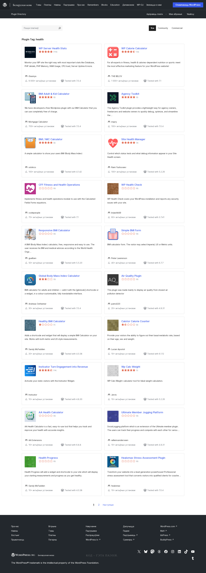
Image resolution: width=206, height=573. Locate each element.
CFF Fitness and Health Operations (59, 184)
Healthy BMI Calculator (52, 321)
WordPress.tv (93, 539)
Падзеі (126, 531)
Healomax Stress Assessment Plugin (143, 457)
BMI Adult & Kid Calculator (54, 93)
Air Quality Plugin (131, 275)
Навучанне (91, 526)
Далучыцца (128, 526)
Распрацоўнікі (92, 535)
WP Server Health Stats (53, 48)
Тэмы (51, 531)
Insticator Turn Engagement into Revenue (63, 366)
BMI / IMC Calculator (51, 139)
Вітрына (52, 526)
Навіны (14, 531)
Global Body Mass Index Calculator (59, 275)
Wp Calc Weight (130, 366)
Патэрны (52, 539)
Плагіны (52, 535)
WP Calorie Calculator (134, 48)
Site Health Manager (133, 139)
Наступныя (108, 505)
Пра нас (15, 526)
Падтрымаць (130, 535)
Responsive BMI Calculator (54, 230)
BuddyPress (167, 539)
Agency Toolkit (130, 93)
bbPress (165, 535)
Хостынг (15, 535)
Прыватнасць (17, 539)
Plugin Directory (18, 14)
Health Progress (48, 457)
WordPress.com (168, 526)
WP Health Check (131, 184)
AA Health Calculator (51, 412)
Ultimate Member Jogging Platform (142, 412)
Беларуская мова (46, 555)
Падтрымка (91, 531)
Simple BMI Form (131, 230)
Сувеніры (129, 539)
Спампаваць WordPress (188, 5)
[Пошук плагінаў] (60, 28)
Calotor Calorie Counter (135, 321)
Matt (163, 531)
